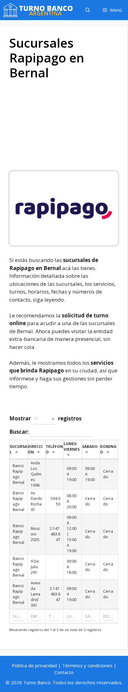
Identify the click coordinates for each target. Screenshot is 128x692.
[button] (44, 419)
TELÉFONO (54, 449)
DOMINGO (108, 449)
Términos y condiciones (87, 665)
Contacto (64, 672)
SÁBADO (90, 446)
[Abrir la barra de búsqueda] (87, 10)
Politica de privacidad (34, 665)
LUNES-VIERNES (72, 446)
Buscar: (19, 431)
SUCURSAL (18, 449)
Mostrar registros (45, 418)
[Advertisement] (64, 128)
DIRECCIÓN (35, 449)
